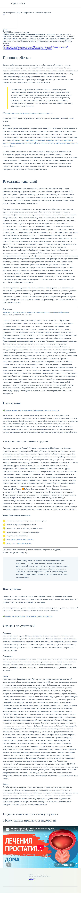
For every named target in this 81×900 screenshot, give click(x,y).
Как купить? (48, 47)
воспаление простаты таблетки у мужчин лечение (35, 143)
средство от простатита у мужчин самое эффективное (47, 312)
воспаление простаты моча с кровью (20, 539)
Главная (6, 45)
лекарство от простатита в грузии (19, 543)
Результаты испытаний (25, 47)
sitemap (31, 879)
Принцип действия (10, 47)
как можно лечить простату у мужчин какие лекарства (33, 140)
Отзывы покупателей (60, 47)
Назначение (38, 47)
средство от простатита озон (14, 312)
